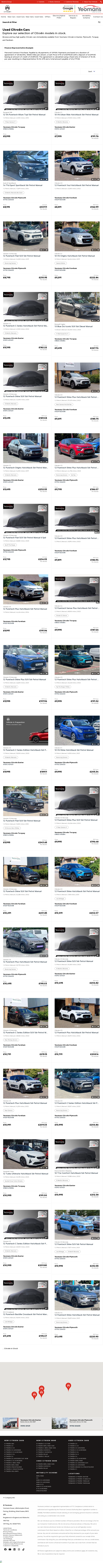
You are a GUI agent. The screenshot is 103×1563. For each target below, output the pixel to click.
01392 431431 (60, 129)
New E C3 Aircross (43, 1486)
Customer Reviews (72, 2)
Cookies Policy (8, 1537)
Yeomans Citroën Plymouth (81, 1420)
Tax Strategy (7, 1539)
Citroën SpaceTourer (13, 1467)
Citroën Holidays (11, 1471)
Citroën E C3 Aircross (13, 1452)
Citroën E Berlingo (12, 1462)
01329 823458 (60, 200)
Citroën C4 (8, 1456)
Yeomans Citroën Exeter (30, 1420)
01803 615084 (8, 129)
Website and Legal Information (14, 1542)
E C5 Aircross (41, 1488)
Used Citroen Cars (78, 1440)
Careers (41, 2)
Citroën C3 (8, 1445)
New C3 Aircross (43, 1480)
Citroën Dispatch (43, 1450)
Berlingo (40, 1476)
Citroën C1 (72, 1469)
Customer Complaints (10, 1546)
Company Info (10, 1498)
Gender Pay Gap (9, 1540)
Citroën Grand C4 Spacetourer (81, 1467)
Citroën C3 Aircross (12, 1450)
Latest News (7, 1528)
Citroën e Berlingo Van (46, 1448)
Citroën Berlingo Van (45, 1445)
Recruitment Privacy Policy (12, 1533)
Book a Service (55, 2)
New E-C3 (40, 1484)
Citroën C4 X (73, 1454)
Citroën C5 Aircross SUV (78, 1462)
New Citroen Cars (14, 1440)
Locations (74, 1473)
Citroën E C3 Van (43, 1443)
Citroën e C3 (9, 1448)
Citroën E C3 (73, 1445)
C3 (37, 1478)
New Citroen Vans (46, 1440)
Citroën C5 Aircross (76, 1465)
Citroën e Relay (42, 1456)
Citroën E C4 (9, 1454)
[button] (34, 1396)
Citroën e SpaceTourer (13, 1469)
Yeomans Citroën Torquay (79, 1481)
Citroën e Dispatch (44, 1452)
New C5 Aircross (43, 1482)
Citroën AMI (9, 1443)
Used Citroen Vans (46, 1461)
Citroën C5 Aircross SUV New (16, 1458)
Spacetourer (41, 1490)
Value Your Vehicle (90, 2)
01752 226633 (8, 200)
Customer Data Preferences (13, 1544)
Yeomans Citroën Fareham (79, 1483)
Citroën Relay (42, 1454)
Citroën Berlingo (11, 1465)
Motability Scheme (46, 1473)
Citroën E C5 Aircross (13, 1460)
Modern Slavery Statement (12, 1535)
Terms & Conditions (10, 1530)
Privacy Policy (7, 1532)
